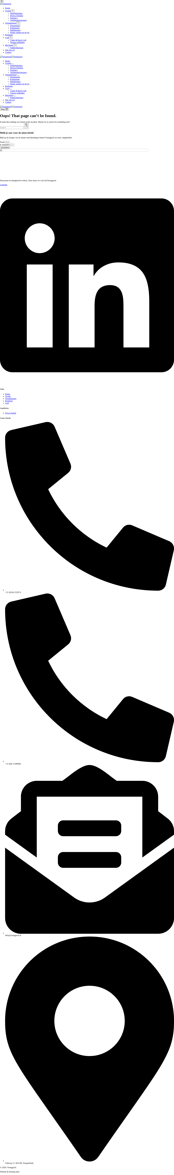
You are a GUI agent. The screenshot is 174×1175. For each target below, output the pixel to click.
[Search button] (26, 126)
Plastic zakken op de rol (19, 84)
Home (7, 61)
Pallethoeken (15, 82)
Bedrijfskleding (16, 66)
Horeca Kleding (16, 68)
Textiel (8, 63)
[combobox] (12, 127)
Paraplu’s (14, 70)
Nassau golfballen (17, 93)
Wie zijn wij (10, 100)
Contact (8, 102)
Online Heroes (26, 1172)
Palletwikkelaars (16, 98)
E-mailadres (5, 145)
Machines (9, 95)
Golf (7, 88)
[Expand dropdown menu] (18, 75)
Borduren (9, 86)
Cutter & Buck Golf (18, 91)
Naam (2, 142)
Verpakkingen (10, 75)
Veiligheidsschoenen (18, 72)
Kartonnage (15, 79)
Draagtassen (15, 77)
